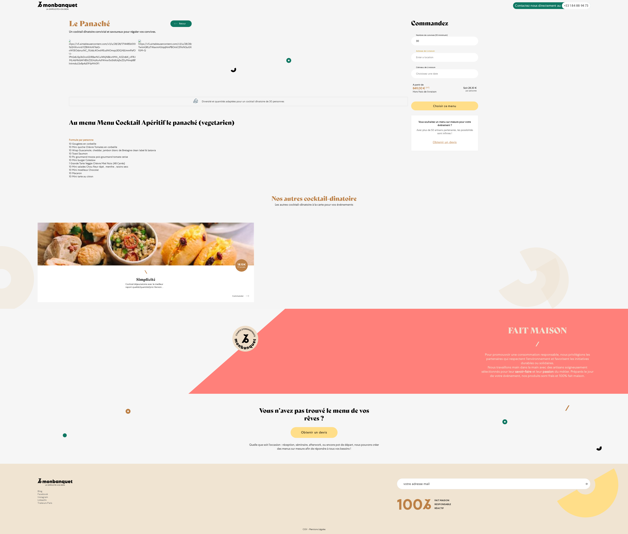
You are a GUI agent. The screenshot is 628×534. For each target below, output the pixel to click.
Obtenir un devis (445, 142)
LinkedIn (42, 500)
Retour (182, 23)
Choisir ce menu (444, 106)
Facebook (43, 494)
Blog (40, 491)
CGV (305, 529)
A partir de (418, 84)
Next (185, 52)
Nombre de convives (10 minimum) (432, 35)
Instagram (43, 497)
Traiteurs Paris (45, 502)
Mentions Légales (317, 529)
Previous (75, 52)
